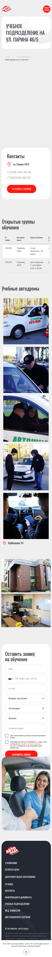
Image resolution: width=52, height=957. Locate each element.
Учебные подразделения (23, 57)
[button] (21, 189)
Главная (7, 57)
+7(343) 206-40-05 (19, 172)
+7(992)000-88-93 (18, 177)
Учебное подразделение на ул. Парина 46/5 (17, 60)
